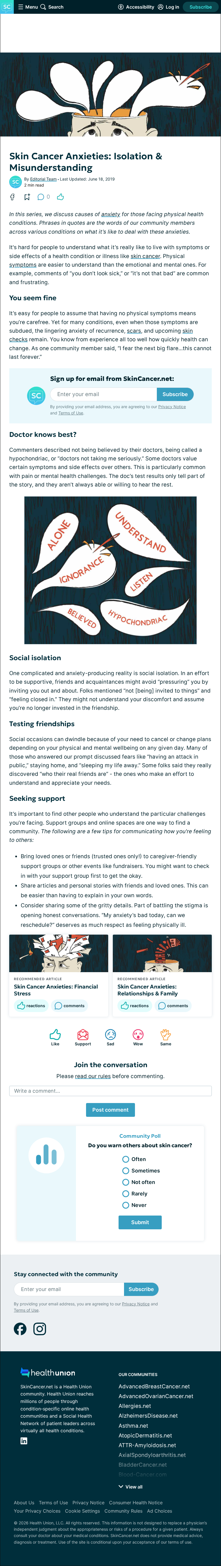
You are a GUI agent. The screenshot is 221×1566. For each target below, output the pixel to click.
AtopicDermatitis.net (145, 1435)
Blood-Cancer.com (143, 1474)
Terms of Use (70, 412)
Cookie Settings (82, 1511)
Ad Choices (159, 1511)
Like (51, 1037)
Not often (143, 1182)
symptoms (23, 264)
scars (134, 330)
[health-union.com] (47, 1374)
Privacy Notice (172, 406)
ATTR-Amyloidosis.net (147, 1445)
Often (139, 1159)
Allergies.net (135, 1406)
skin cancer (145, 256)
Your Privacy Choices (37, 1511)
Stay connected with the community (66, 1274)
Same (162, 1037)
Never (139, 1205)
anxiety (110, 214)
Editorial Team (43, 179)
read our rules (93, 1076)
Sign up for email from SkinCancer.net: (112, 379)
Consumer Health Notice (136, 1502)
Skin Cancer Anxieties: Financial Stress (56, 990)
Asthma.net (133, 1425)
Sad (106, 1037)
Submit (140, 1222)
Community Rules (123, 1511)
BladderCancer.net (143, 1465)
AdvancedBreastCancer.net (154, 1386)
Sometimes (146, 1171)
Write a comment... (37, 1091)
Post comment (110, 1110)
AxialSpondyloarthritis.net (152, 1455)
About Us (24, 1502)
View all (133, 1487)
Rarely (139, 1194)
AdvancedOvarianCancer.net (156, 1396)
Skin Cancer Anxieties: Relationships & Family (147, 990)
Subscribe (201, 7)
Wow (135, 1037)
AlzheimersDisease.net (148, 1415)
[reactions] (60, 197)
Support (81, 1037)
